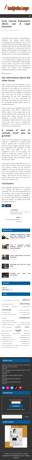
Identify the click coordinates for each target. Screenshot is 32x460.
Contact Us (7, 454)
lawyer (27, 327)
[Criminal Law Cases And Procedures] (5, 277)
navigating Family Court (24, 337)
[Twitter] (12, 387)
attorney (25, 303)
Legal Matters (27, 333)
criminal (6, 309)
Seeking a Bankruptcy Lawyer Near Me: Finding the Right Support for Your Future (20, 236)
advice (26, 299)
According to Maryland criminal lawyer (11, 300)
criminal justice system (24, 310)
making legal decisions (7, 337)
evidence (24, 317)
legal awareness (16, 333)
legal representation (6, 335)
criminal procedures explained (9, 314)
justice (18, 327)
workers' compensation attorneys (9, 347)
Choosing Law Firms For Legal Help (20, 265)
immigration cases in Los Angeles (9, 322)
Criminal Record (26, 314)
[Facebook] (3, 387)
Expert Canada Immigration (8, 320)
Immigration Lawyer (25, 322)
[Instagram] (7, 387)
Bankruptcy (15, 306)
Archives (4, 288)
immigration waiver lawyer (8, 324)
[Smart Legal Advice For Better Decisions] (5, 259)
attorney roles (5, 306)
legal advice (27, 331)
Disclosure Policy (17, 454)
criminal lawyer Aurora (24, 312)
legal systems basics (25, 335)
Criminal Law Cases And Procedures (20, 274)
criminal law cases (6, 312)
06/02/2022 (6, 30)
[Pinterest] (20, 387)
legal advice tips (5, 333)
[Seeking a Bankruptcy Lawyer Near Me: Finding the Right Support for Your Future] (5, 238)
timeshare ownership (7, 343)
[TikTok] (16, 387)
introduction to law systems (23, 324)
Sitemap (25, 454)
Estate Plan (4, 318)
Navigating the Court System (8, 339)
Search (27, 416)
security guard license (7, 341)
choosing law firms (25, 306)
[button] (30, 16)
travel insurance (26, 343)
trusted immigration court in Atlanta (10, 345)
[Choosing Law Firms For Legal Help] (5, 268)
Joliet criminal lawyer (7, 327)
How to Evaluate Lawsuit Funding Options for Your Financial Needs (20, 246)
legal (8, 205)
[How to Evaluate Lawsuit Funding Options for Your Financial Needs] (5, 248)
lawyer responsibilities (7, 331)
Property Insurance (25, 339)
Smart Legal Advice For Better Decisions (20, 256)
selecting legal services (24, 341)
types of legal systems (25, 345)
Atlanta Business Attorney (8, 304)
